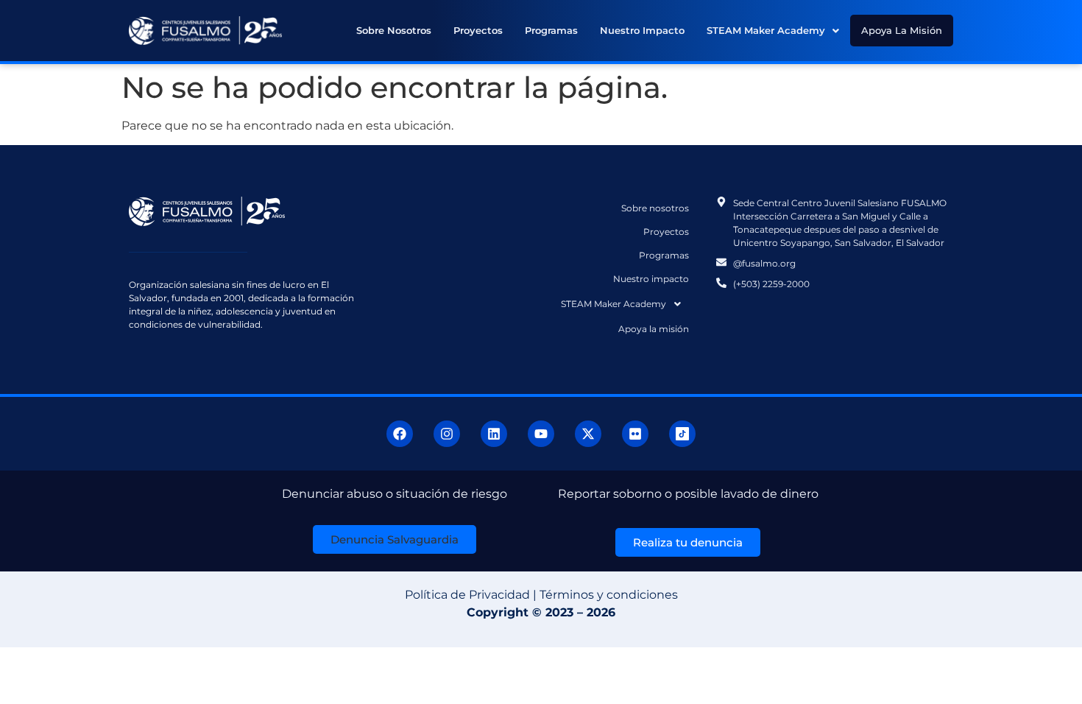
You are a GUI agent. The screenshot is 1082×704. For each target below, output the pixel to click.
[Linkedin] (494, 433)
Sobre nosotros (393, 30)
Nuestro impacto (642, 30)
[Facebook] (399, 433)
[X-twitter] (588, 433)
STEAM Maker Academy (766, 30)
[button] (773, 30)
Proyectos (478, 30)
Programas (551, 30)
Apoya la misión (901, 30)
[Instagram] (447, 433)
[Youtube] (541, 433)
